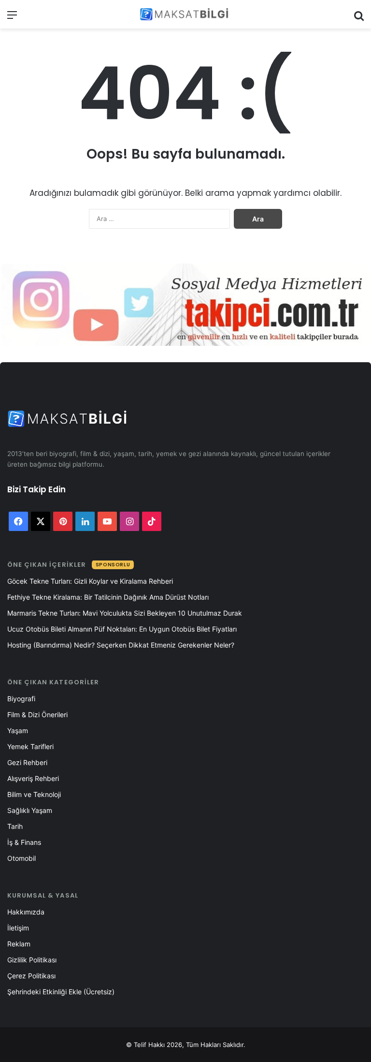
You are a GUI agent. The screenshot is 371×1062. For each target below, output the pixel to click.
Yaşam (17, 730)
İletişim (18, 928)
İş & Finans (24, 842)
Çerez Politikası (31, 976)
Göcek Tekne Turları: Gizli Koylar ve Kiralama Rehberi (90, 581)
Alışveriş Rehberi (33, 778)
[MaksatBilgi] (185, 14)
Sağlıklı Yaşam (29, 810)
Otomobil (21, 858)
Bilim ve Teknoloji (34, 794)
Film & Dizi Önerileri (37, 714)
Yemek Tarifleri (30, 746)
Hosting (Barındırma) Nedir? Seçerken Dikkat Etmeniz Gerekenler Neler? (120, 645)
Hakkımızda (25, 912)
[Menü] (12, 18)
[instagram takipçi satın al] (185, 304)
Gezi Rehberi (27, 762)
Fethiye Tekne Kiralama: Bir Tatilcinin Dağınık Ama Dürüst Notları (108, 597)
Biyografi (21, 698)
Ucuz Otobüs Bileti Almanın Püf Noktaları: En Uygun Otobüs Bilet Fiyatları (122, 629)
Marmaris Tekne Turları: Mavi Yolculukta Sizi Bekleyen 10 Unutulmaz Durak (124, 613)
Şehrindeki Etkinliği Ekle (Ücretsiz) (60, 992)
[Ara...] (359, 18)
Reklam (18, 944)
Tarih (15, 826)
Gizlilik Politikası (32, 960)
